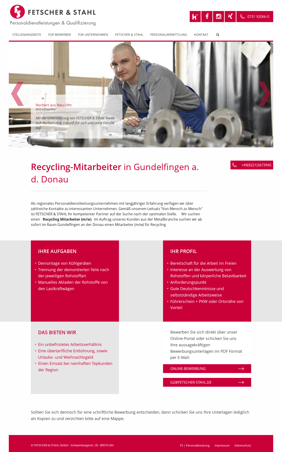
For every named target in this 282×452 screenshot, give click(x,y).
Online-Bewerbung (188, 368)
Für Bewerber (59, 34)
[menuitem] (27, 36)
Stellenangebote (26, 34)
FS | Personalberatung (195, 445)
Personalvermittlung (168, 34)
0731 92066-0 (258, 16)
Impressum (222, 445)
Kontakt (201, 34)
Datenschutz (243, 445)
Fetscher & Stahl (129, 34)
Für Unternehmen (93, 34)
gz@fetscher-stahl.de (191, 382)
